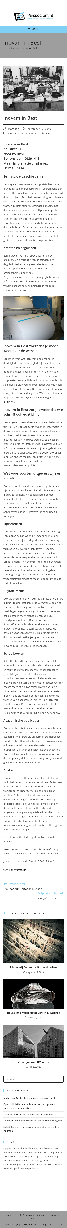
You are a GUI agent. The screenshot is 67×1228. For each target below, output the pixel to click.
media (32, 461)
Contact (33, 1218)
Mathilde (13, 128)
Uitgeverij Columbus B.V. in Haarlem (33, 967)
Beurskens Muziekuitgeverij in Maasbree (33, 1013)
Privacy (42, 1224)
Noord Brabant (27, 133)
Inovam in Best (29, 47)
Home (8, 1215)
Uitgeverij (46, 133)
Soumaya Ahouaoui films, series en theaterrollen (28, 1114)
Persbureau (28, 1215)
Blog (17, 1215)
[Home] (4, 47)
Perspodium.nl (55, 1224)
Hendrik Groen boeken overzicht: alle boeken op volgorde (32, 1120)
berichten (32, 1224)
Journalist (54, 1215)
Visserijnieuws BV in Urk (33, 1062)
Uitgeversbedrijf (17, 870)
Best (10, 133)
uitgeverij (8, 401)
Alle (26, 1224)
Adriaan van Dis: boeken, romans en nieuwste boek (29, 1098)
